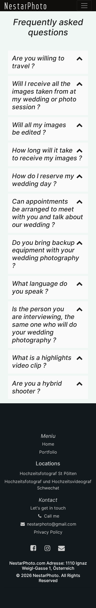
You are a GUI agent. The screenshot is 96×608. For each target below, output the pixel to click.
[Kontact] (62, 549)
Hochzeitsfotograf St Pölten (48, 473)
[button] (48, 62)
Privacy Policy (48, 532)
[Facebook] (34, 549)
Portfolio (48, 452)
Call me (51, 516)
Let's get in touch (48, 508)
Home (48, 444)
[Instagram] (48, 549)
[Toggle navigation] (84, 5)
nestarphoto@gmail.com (51, 524)
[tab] (48, 62)
